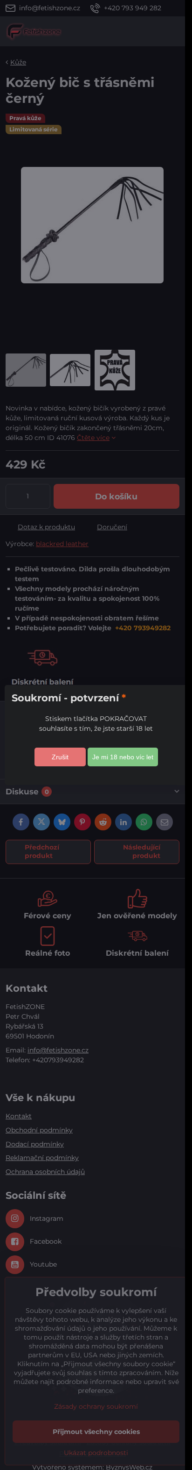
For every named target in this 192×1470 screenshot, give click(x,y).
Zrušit (60, 757)
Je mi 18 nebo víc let (122, 757)
